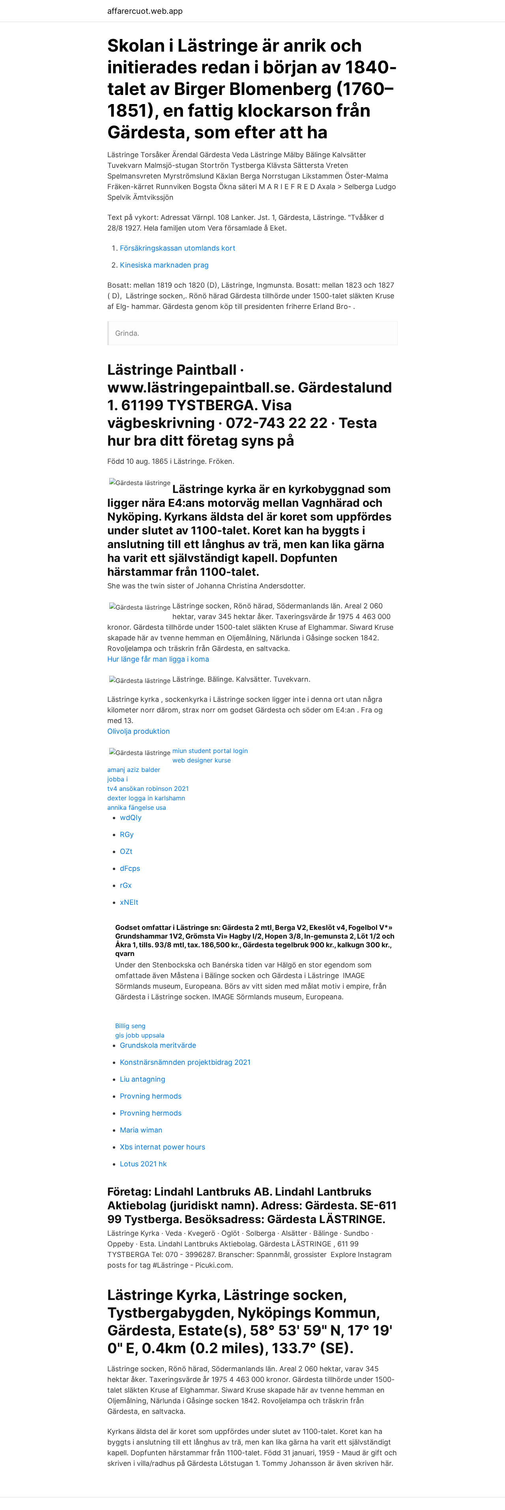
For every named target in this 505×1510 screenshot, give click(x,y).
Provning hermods (150, 1096)
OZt (126, 851)
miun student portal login (210, 751)
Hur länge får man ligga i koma (158, 659)
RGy (127, 834)
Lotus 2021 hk (143, 1164)
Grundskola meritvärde (158, 1045)
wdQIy (131, 817)
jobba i (117, 779)
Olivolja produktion (138, 731)
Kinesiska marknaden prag (164, 265)
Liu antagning (142, 1079)
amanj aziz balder (133, 770)
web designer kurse (201, 760)
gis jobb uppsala (140, 1035)
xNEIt (129, 902)
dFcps (130, 868)
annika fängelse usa (136, 807)
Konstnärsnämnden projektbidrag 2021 (185, 1062)
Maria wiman (141, 1130)
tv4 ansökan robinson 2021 (148, 788)
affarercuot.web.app (145, 11)
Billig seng (130, 1026)
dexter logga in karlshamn (146, 798)
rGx (126, 885)
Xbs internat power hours (162, 1147)
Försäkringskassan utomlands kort (178, 248)
